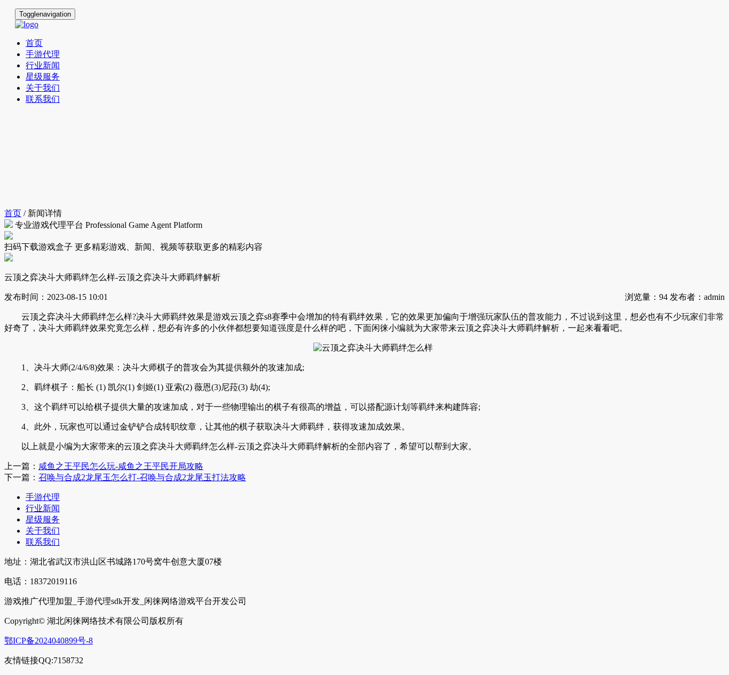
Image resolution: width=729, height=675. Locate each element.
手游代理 (43, 54)
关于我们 (43, 87)
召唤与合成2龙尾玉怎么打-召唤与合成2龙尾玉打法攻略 (142, 477)
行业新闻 (43, 65)
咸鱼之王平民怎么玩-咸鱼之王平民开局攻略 (120, 466)
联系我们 (43, 99)
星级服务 (43, 76)
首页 (34, 42)
